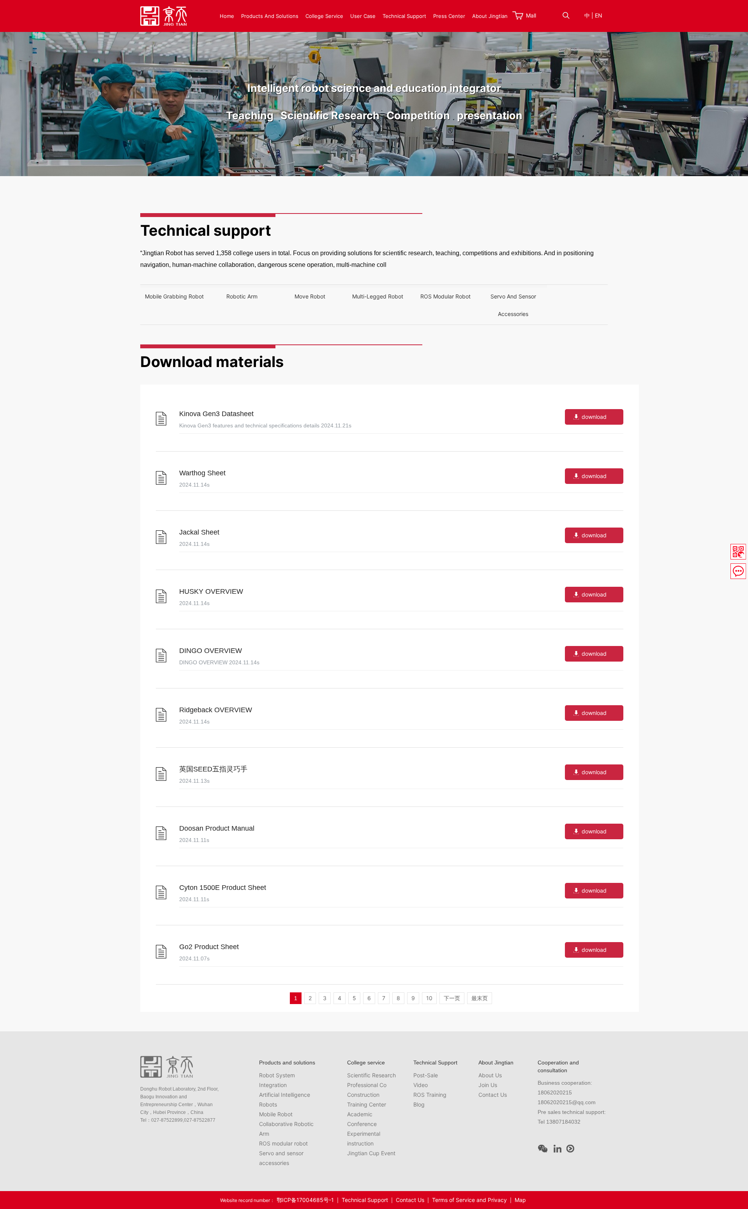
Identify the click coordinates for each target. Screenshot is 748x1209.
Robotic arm (242, 296)
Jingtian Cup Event (371, 1153)
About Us (490, 1075)
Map (520, 1200)
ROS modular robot (445, 296)
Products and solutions (269, 16)
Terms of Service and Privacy (469, 1200)
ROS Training (429, 1094)
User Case (363, 16)
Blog (419, 1104)
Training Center (366, 1104)
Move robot (310, 296)
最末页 (479, 998)
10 (429, 998)
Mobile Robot (276, 1114)
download (594, 416)
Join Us (487, 1085)
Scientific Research (371, 1075)
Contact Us (492, 1094)
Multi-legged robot (377, 296)
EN (598, 15)
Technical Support (404, 16)
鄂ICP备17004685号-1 (305, 1200)
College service (324, 16)
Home (227, 16)
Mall (531, 15)
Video (420, 1085)
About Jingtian (490, 16)
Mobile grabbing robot (174, 296)
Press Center (449, 16)
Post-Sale (425, 1075)
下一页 (452, 998)
